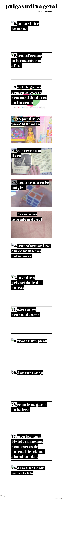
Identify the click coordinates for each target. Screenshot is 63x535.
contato (48, 12)
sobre (39, 12)
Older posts (4, 495)
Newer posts (58, 498)
